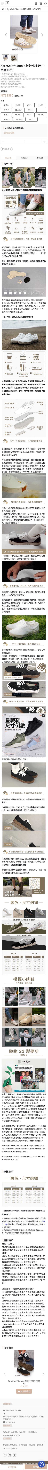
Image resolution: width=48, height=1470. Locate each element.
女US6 (17, 105)
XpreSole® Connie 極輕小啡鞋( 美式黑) (24, 1382)
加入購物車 (12, 1467)
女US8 (40, 105)
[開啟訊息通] (41, 1464)
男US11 (7, 119)
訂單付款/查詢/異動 (10, 1445)
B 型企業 (17, 1435)
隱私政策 (32, 1445)
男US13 (31, 119)
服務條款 (40, 1445)
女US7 (29, 105)
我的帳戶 (22, 1432)
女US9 (6, 110)
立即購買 (36, 1467)
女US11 (30, 110)
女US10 (18, 110)
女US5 (6, 105)
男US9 (29, 114)
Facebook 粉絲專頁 (10, 1448)
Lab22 (14, 1463)
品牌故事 (6, 1432)
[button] (42, 35)
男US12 (19, 119)
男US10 (41, 114)
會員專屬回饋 (8, 1435)
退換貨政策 (23, 1445)
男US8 (17, 114)
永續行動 (14, 1432)
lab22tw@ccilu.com (13, 1410)
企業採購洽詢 (32, 1432)
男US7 (6, 114)
